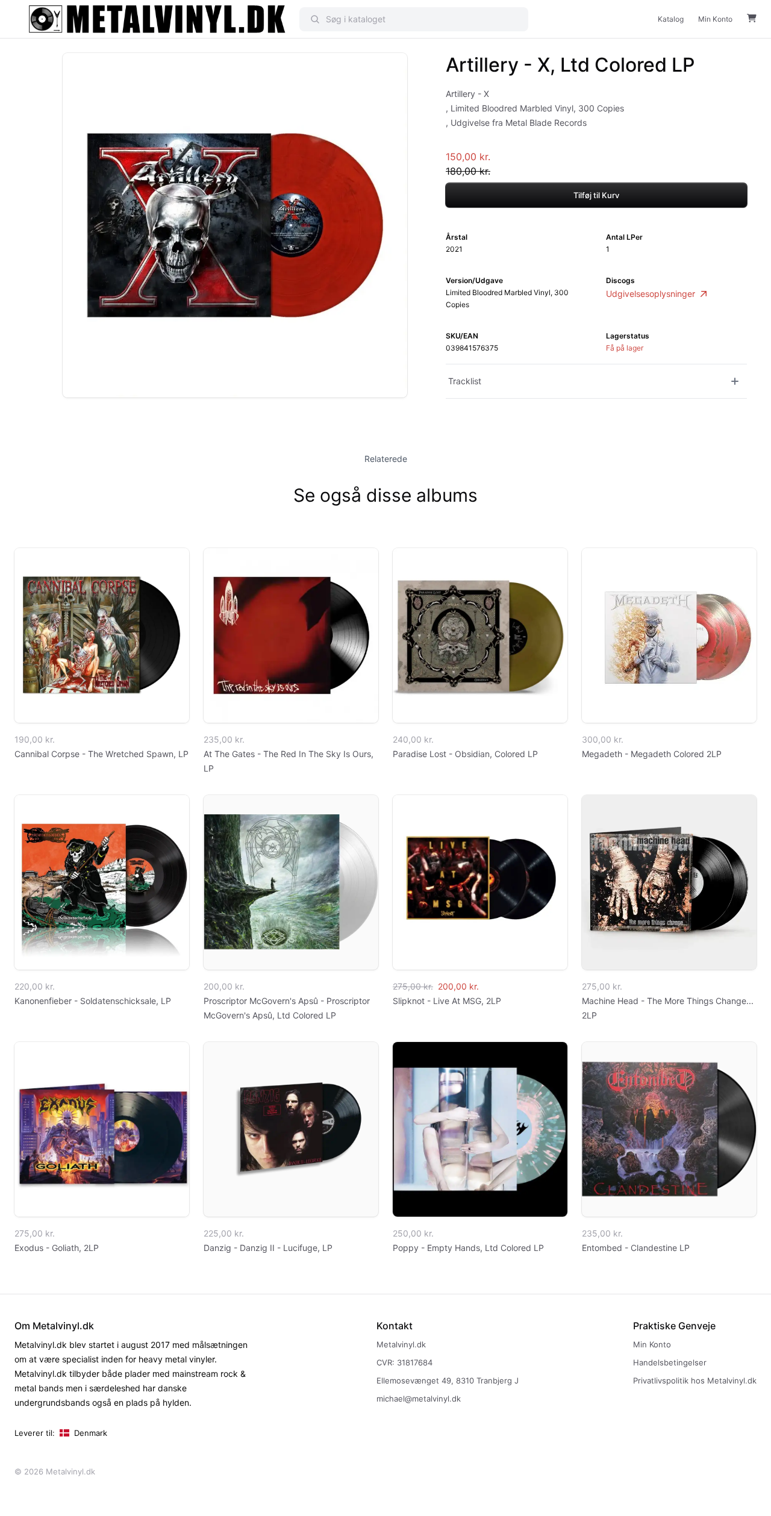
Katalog (671, 18)
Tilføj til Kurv (596, 195)
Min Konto (715, 18)
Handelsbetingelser (670, 1362)
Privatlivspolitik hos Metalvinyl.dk (695, 1380)
